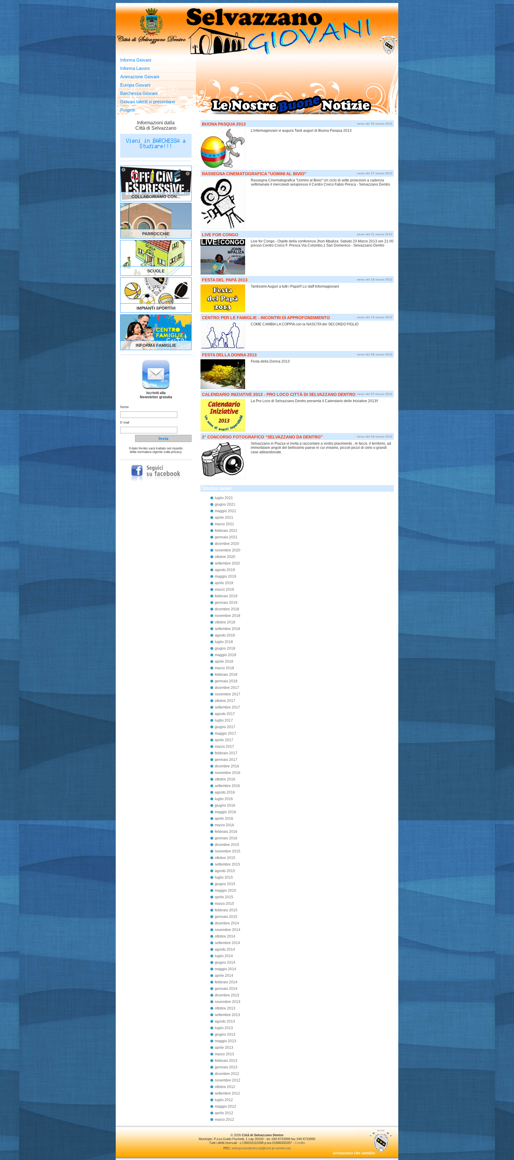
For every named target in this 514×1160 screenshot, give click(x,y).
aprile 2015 (224, 897)
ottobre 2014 (225, 936)
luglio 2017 (224, 720)
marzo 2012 (224, 1119)
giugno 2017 (225, 727)
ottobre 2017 (225, 701)
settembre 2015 (227, 864)
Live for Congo (220, 234)
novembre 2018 (227, 615)
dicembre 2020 (227, 543)
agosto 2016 (225, 792)
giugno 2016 (225, 805)
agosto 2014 (225, 949)
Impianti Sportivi (156, 308)
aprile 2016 (224, 818)
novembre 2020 (227, 550)
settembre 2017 (227, 707)
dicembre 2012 (227, 1074)
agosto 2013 (225, 1021)
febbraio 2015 (226, 910)
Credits (300, 1143)
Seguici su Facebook (156, 473)
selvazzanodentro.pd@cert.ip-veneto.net (261, 1148)
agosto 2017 (225, 714)
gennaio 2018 (226, 681)
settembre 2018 (227, 629)
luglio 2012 (224, 1100)
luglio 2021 (224, 498)
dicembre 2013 (227, 995)
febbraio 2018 (226, 674)
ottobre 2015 (225, 858)
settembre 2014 (227, 943)
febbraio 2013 (226, 1060)
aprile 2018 (224, 661)
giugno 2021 (225, 504)
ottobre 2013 (225, 1008)
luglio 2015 (224, 877)
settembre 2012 (227, 1093)
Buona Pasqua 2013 (224, 124)
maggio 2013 (225, 1041)
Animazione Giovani (139, 76)
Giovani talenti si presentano (147, 101)
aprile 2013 (224, 1047)
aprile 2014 (224, 975)
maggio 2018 (225, 655)
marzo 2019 (224, 589)
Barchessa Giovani (138, 93)
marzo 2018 (224, 668)
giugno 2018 (225, 648)
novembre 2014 (227, 930)
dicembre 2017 (227, 687)
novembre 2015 (227, 851)
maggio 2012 (225, 1106)
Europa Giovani (135, 84)
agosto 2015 (225, 871)
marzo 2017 (224, 746)
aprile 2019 (224, 583)
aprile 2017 (224, 740)
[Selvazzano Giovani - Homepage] (257, 31)
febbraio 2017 (226, 753)
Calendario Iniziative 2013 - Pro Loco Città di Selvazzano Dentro (278, 394)
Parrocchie (156, 233)
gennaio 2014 (226, 988)
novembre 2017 (227, 694)
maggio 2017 (225, 733)
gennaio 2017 (226, 759)
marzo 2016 (224, 825)
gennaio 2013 (226, 1067)
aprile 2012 (224, 1113)
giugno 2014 (225, 962)
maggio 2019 (225, 576)
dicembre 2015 (227, 845)
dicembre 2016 (227, 766)
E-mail (124, 422)
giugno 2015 (225, 884)
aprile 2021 (224, 517)
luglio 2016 (224, 799)
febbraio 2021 (226, 530)
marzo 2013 (224, 1054)
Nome (124, 407)
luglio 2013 (224, 1028)
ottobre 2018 (225, 622)
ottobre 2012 (225, 1087)
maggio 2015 (225, 890)
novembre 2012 (227, 1080)
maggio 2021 (225, 511)
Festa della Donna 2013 (229, 354)
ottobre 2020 (225, 557)
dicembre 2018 (227, 609)
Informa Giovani (135, 59)
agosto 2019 (225, 570)
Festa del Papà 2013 (224, 280)
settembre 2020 (227, 563)
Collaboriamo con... (155, 196)
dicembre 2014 (227, 923)
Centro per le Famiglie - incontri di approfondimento (266, 317)
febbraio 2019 (226, 596)
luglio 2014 (224, 956)
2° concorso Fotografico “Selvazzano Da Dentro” (262, 437)
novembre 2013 (227, 1002)
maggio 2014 (225, 969)
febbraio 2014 (226, 982)
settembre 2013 (227, 1015)
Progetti (127, 109)
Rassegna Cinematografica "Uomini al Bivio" (254, 173)
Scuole (155, 271)
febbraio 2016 (226, 831)
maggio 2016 (225, 812)
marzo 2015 (224, 903)
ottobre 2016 (225, 779)
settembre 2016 (227, 786)
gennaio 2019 (226, 602)
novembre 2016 (227, 773)
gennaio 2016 (226, 838)
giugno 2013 (225, 1034)
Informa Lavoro (135, 68)
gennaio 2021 (226, 537)
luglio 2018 (224, 642)
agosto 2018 (225, 635)
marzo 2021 (224, 524)
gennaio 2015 (226, 916)
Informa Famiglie (156, 345)
